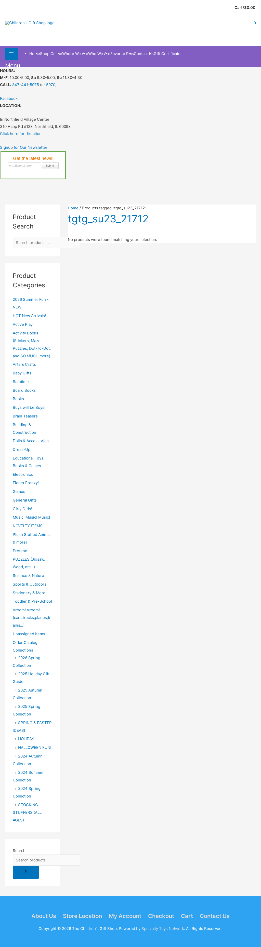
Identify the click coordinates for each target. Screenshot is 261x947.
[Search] (26, 872)
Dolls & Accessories (31, 440)
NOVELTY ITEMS (28, 525)
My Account (125, 916)
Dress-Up (21, 449)
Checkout (161, 916)
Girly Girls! (22, 508)
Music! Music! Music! (31, 517)
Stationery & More (29, 592)
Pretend (20, 550)
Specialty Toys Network (162, 928)
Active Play (23, 324)
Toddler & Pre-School (32, 601)
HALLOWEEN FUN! (34, 747)
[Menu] (11, 54)
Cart (187, 916)
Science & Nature (28, 575)
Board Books (24, 390)
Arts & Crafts (24, 364)
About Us (43, 916)
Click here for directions (22, 133)
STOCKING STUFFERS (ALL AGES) (27, 812)
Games (19, 491)
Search (19, 850)
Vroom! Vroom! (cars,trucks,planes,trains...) (32, 617)
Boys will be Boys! (29, 407)
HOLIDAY (26, 738)
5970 (50, 84)
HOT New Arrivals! (29, 315)
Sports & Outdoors (29, 584)
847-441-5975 (25, 84)
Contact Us (215, 916)
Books (18, 398)
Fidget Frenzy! (26, 482)
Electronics (23, 474)
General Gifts (25, 500)
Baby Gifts (22, 373)
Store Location (82, 916)
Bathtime (21, 381)
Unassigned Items (29, 633)
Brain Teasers (25, 416)
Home (73, 208)
